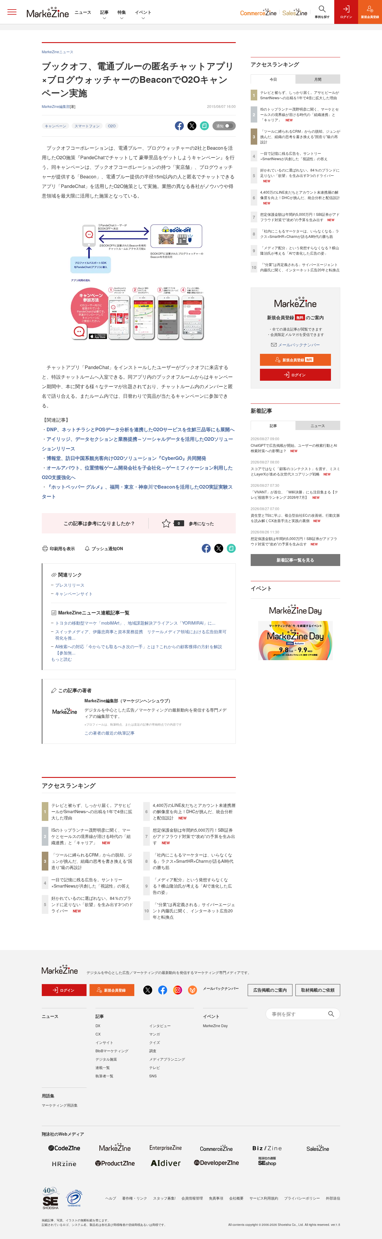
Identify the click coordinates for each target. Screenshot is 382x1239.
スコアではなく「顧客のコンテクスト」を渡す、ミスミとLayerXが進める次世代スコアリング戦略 (295, 471)
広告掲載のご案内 (270, 990)
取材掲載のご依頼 (318, 990)
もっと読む (61, 659)
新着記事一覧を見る (295, 560)
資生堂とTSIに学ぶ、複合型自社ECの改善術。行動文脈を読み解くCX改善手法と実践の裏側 (295, 518)
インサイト (104, 1042)
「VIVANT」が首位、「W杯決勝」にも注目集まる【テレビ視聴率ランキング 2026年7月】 (294, 494)
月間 (317, 79)
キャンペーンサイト (74, 593)
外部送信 (333, 1197)
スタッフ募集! (164, 1197)
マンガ (154, 1033)
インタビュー (160, 1025)
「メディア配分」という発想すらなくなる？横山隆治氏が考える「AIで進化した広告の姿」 (192, 886)
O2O (111, 125)
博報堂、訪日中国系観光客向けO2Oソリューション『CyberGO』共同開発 (126, 458)
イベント (143, 12)
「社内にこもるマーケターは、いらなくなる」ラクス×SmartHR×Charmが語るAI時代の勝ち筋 (193, 861)
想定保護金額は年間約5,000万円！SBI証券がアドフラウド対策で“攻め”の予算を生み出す (194, 836)
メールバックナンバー (299, 345)
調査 (152, 1050)
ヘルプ (110, 1197)
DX (98, 1025)
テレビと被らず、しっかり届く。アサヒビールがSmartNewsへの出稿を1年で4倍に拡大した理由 (91, 811)
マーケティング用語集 (60, 1105)
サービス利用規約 (263, 1197)
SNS (153, 1075)
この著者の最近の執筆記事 (109, 733)
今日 (273, 79)
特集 (122, 12)
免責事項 (216, 1197)
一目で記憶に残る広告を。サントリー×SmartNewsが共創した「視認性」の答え (90, 883)
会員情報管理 (192, 1197)
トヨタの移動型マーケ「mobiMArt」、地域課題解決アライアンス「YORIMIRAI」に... (135, 623)
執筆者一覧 (104, 1075)
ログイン (298, 374)
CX (98, 1033)
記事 (104, 12)
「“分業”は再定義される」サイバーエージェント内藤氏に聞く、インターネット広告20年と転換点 (194, 910)
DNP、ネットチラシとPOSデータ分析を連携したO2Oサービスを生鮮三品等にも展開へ (141, 429)
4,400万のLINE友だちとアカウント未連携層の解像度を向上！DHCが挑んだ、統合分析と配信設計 (194, 811)
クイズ (154, 1042)
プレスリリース (69, 585)
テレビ (154, 1067)
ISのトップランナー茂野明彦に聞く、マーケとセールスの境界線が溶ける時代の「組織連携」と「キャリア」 (91, 836)
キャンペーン (55, 125)
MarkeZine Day (215, 1025)
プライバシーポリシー (302, 1197)
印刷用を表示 (62, 548)
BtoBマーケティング (112, 1050)
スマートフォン (87, 125)
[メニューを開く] (12, 12)
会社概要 (236, 1197)
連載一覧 (103, 1067)
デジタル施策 (106, 1058)
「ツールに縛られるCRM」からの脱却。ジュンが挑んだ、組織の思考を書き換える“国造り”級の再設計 (91, 861)
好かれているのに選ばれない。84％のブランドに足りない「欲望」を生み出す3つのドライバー (92, 904)
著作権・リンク (134, 1197)
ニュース (83, 12)
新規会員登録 (297, 359)
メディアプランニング (167, 1058)
